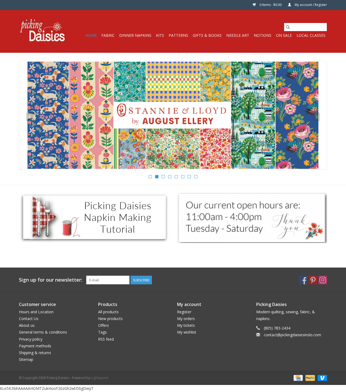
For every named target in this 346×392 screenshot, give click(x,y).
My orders (186, 318)
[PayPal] (310, 377)
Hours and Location (36, 311)
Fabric (108, 35)
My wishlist (186, 332)
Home (91, 35)
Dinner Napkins (135, 35)
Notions (262, 35)
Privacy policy (30, 339)
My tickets (186, 325)
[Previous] (29, 117)
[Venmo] (321, 377)
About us (27, 325)
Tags (102, 332)
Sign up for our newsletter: (50, 280)
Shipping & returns (35, 352)
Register (184, 311)
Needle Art (237, 35)
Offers (103, 325)
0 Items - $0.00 (270, 4)
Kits (160, 35)
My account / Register (310, 4)
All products (108, 311)
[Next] (316, 117)
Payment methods (35, 345)
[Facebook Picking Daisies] (303, 280)
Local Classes (311, 35)
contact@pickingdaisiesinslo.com (292, 334)
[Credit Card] (298, 377)
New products (110, 318)
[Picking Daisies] (42, 31)
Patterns (178, 35)
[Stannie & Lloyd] (173, 115)
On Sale (284, 35)
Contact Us (28, 318)
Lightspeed (99, 377)
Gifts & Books (207, 35)
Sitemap (26, 359)
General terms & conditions (43, 332)
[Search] (288, 27)
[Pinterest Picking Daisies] (313, 280)
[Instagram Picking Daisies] (322, 280)
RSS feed (106, 339)
